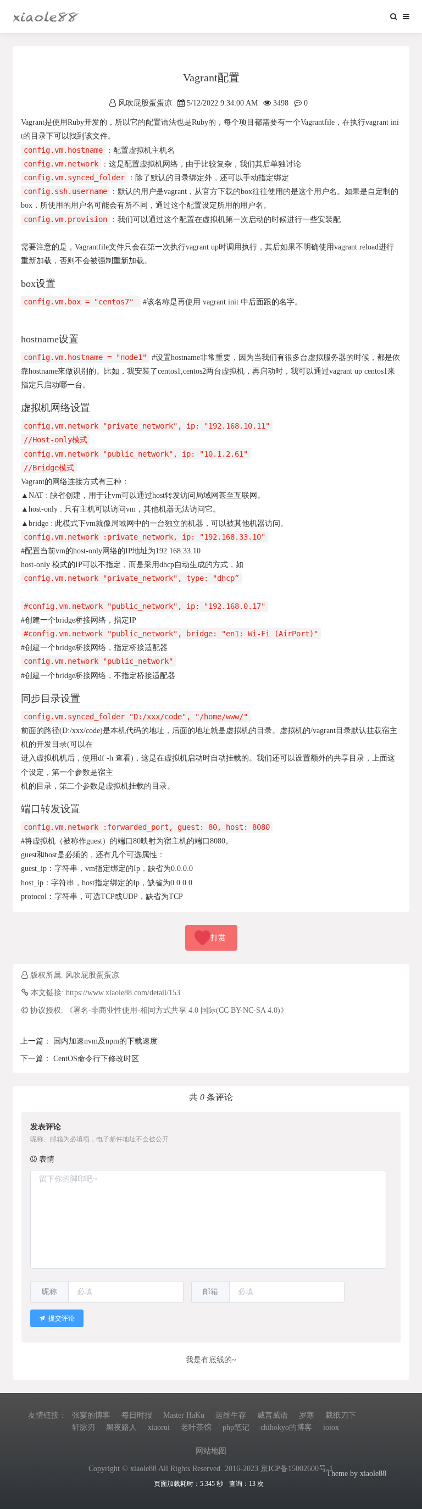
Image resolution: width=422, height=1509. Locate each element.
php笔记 (236, 1427)
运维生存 (230, 1415)
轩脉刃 (83, 1427)
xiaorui (159, 1427)
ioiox (331, 1427)
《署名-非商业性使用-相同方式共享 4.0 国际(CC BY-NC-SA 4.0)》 (176, 1010)
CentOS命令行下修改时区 (95, 1059)
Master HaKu (183, 1415)
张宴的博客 (91, 1415)
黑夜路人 (121, 1427)
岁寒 (306, 1415)
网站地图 (211, 1451)
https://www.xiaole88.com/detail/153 (123, 993)
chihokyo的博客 (286, 1427)
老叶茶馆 (196, 1427)
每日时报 (136, 1415)
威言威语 (272, 1415)
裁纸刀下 (340, 1415)
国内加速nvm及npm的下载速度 (104, 1041)
